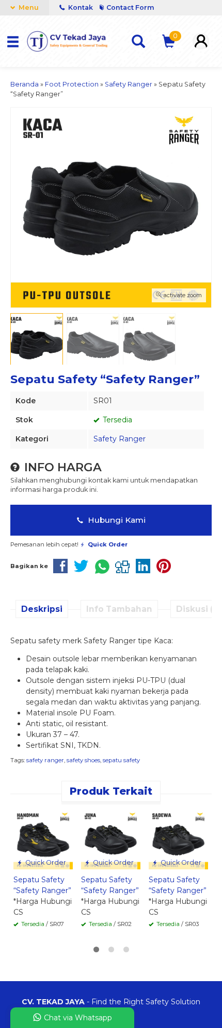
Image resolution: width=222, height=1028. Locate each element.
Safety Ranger (119, 438)
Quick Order (45, 862)
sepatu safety (121, 760)
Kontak (80, 7)
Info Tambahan (119, 609)
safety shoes (83, 760)
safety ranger (45, 760)
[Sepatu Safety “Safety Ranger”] (43, 839)
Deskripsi (41, 609)
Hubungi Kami (116, 520)
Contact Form (130, 7)
